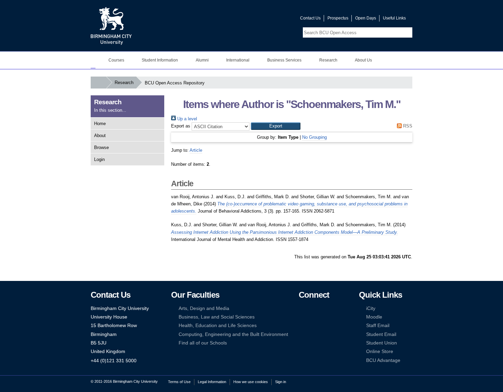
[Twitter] (312, 308)
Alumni (202, 60)
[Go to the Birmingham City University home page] (111, 25)
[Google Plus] (323, 317)
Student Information (160, 60)
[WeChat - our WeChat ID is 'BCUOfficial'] (312, 325)
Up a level (186, 118)
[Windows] (323, 334)
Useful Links (394, 18)
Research (328, 60)
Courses (116, 60)
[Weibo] (302, 325)
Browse (101, 147)
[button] (275, 126)
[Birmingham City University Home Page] (93, 60)
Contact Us (310, 18)
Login (99, 159)
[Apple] (302, 334)
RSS (407, 126)
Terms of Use (179, 382)
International (237, 60)
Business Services (284, 60)
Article (196, 150)
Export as (180, 126)
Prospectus (337, 18)
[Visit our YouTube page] (278, 20)
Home (100, 123)
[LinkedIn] (302, 317)
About (100, 135)
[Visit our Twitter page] (270, 20)
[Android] (312, 334)
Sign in (280, 382)
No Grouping (314, 137)
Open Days (365, 18)
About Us (363, 60)
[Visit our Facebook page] (262, 20)
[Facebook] (302, 308)
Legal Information (212, 382)
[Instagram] (312, 317)
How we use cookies (250, 382)
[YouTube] (323, 308)
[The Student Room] (323, 325)
